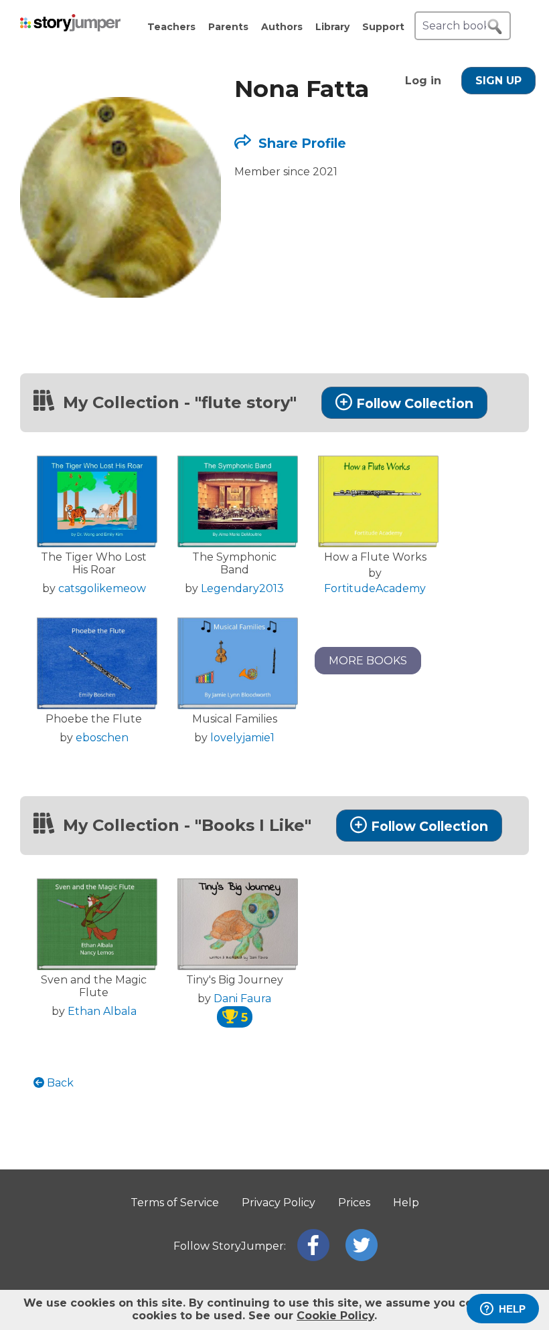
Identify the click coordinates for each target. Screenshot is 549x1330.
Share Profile (300, 143)
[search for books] (495, 27)
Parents (228, 27)
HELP (512, 1309)
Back (59, 1082)
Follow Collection (414, 403)
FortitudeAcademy (375, 588)
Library (332, 27)
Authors (282, 27)
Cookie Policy (335, 1315)
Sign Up (498, 80)
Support (383, 27)
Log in (423, 80)
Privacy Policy (278, 1202)
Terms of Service (175, 1202)
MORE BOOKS (368, 660)
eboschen (102, 737)
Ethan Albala (102, 1011)
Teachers (171, 27)
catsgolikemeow (102, 588)
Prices (354, 1202)
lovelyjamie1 (242, 737)
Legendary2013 (242, 588)
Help (406, 1202)
